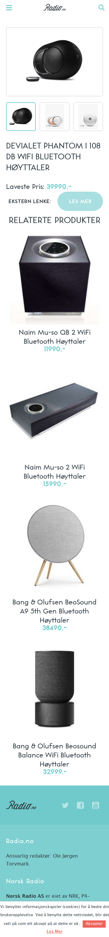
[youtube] (95, 805)
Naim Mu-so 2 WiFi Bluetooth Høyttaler (55, 471)
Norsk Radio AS (25, 896)
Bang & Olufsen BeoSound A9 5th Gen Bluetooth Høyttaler (54, 611)
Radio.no (54, 13)
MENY (12, 7)
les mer (80, 201)
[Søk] (101, 7)
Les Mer (55, 931)
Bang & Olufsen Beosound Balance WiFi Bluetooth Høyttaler (54, 754)
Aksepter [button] (94, 924)
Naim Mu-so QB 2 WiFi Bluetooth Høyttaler (55, 336)
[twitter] (65, 805)
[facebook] (80, 805)
